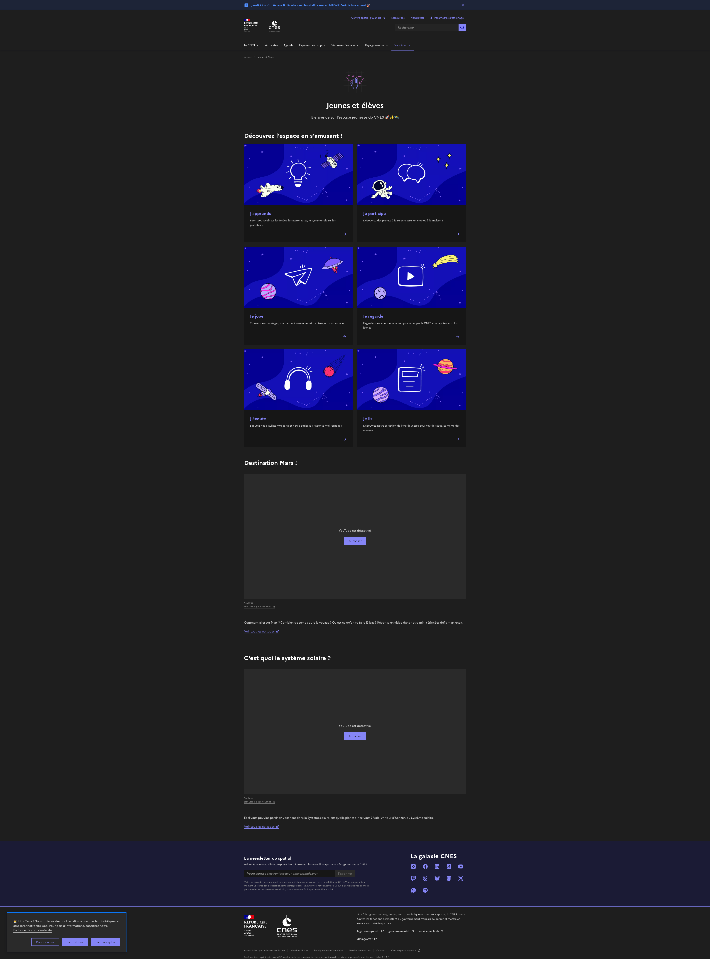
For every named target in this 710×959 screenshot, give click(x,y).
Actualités (271, 45)
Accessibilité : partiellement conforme (264, 950)
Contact (381, 950)
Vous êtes (400, 45)
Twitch (413, 878)
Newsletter (417, 18)
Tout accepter (105, 942)
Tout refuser (74, 942)
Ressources (398, 18)
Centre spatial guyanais (366, 18)
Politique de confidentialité (32, 930)
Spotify (425, 890)
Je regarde (373, 316)
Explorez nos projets (312, 45)
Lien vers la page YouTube (258, 606)
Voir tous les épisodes (259, 631)
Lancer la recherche (462, 27)
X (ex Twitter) (460, 878)
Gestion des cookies (360, 950)
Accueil (248, 57)
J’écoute (258, 419)
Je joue (256, 316)
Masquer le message (463, 5)
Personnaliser (45, 942)
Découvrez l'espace (343, 45)
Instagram (413, 866)
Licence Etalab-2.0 (375, 957)
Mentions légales (300, 950)
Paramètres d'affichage (449, 18)
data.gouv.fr (365, 939)
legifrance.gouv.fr (368, 931)
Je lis (367, 419)
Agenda (288, 45)
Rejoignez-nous (374, 45)
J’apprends (260, 214)
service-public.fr (429, 931)
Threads (425, 878)
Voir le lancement (353, 5)
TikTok (448, 866)
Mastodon (448, 878)
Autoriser (355, 541)
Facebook (425, 866)
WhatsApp (413, 890)
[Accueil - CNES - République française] (286, 925)
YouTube (460, 866)
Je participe (374, 214)
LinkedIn (437, 866)
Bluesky (437, 878)
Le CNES (249, 45)
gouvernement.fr (399, 931)
